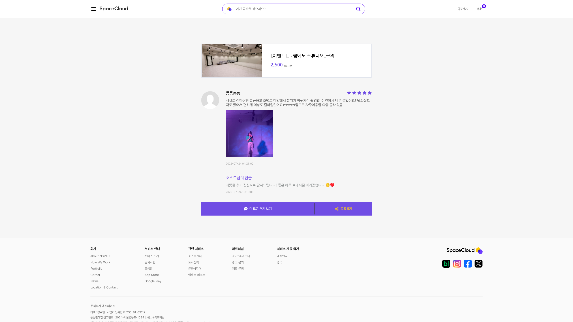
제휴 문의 (238, 268)
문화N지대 (194, 268)
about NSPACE (100, 256)
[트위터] (479, 264)
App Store (152, 275)
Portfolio (96, 268)
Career (95, 275)
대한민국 (282, 256)
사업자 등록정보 (155, 317)
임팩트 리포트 (196, 275)
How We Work (100, 262)
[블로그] (446, 264)
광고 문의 (238, 262)
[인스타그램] (457, 264)
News (94, 281)
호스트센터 (195, 256)
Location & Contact (104, 287)
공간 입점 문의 (241, 256)
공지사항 (150, 262)
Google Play (153, 281)
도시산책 (193, 262)
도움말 (149, 268)
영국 (279, 262)
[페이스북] (468, 264)
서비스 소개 (152, 256)
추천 (480, 9)
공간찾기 (464, 9)
